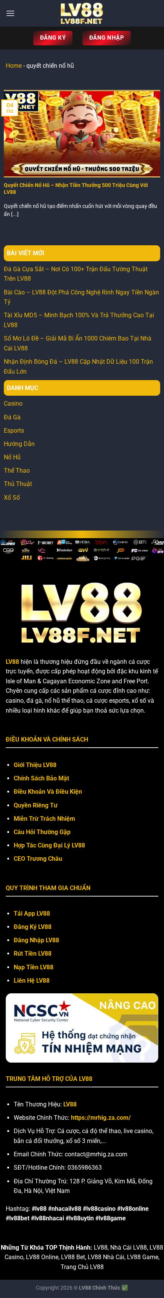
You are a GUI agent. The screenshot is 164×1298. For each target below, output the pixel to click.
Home (14, 65)
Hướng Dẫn (19, 444)
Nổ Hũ (12, 457)
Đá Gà (12, 417)
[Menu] (10, 13)
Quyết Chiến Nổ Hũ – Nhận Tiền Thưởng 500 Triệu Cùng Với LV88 (76, 188)
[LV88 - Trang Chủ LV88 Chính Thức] (82, 13)
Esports (14, 430)
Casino (13, 403)
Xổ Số (12, 497)
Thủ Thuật (18, 484)
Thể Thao (17, 470)
